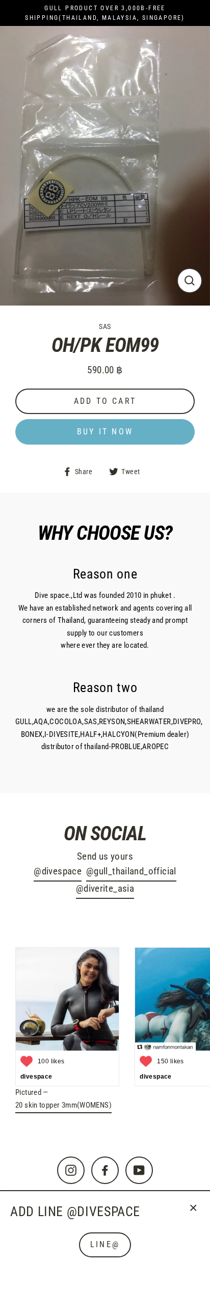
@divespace (58, 871)
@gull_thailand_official (131, 871)
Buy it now (105, 431)
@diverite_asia (105, 888)
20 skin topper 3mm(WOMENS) (63, 1105)
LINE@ (105, 1244)
